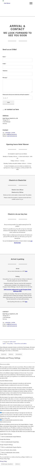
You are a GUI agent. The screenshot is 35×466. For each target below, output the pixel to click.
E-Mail (4, 63)
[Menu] (30, 3)
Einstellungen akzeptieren (7, 464)
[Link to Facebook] (31, 341)
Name (4, 56)
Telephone (5, 70)
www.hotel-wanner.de (12, 136)
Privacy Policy (3, 461)
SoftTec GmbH (13, 341)
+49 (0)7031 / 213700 (10, 132)
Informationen (19, 354)
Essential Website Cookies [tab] (6, 380)
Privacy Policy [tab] (3, 454)
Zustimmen (3, 354)
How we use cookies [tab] (5, 364)
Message (5, 77)
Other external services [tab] (5, 422)
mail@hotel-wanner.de (11, 134)
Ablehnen (11, 354)
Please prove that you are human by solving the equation (16, 94)
